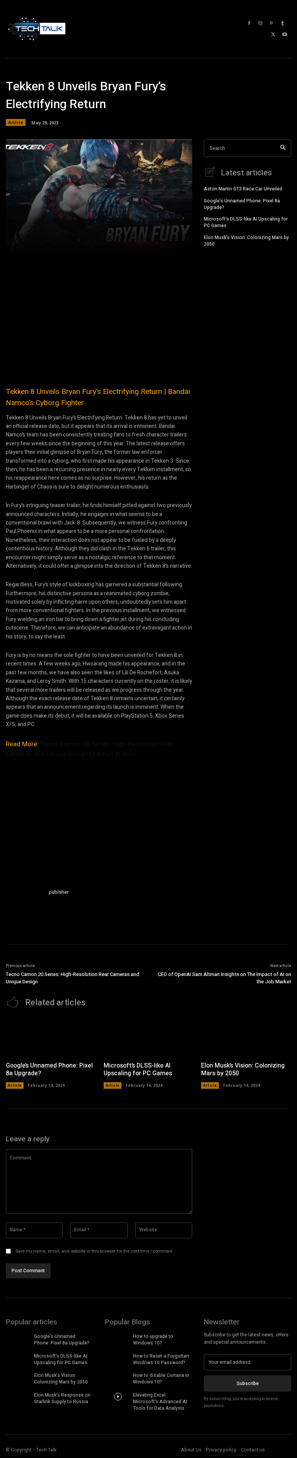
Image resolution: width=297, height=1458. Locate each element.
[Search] (283, 148)
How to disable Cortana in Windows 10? (161, 1378)
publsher (58, 892)
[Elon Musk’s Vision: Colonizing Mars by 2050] (246, 1037)
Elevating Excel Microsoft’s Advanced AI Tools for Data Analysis (160, 1402)
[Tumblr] (282, 23)
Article (15, 122)
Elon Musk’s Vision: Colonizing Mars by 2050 (246, 241)
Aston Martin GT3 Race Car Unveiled (243, 188)
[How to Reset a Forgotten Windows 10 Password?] (118, 1357)
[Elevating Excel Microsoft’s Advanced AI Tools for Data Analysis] (118, 1396)
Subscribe (248, 1383)
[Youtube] (284, 34)
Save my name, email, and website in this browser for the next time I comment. (94, 1251)
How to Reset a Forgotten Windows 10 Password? (161, 1359)
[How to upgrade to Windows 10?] (118, 1337)
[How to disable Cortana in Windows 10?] (118, 1376)
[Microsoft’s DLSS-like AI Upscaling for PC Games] (149, 1037)
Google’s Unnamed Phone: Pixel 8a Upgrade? (242, 204)
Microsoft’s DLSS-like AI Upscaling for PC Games (246, 222)
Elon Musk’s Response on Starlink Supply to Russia (62, 1398)
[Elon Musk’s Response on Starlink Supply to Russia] (19, 1396)
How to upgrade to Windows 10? (153, 1339)
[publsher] (24, 906)
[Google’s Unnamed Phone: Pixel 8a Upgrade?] (51, 1037)
